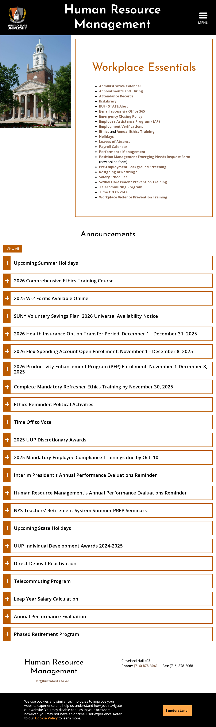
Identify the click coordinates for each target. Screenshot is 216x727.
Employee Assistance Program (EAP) (129, 121)
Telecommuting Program (120, 187)
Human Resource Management (112, 17)
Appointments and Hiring (121, 91)
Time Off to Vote (113, 192)
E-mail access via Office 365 (122, 111)
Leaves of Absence (115, 141)
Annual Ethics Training (136, 131)
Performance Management (122, 151)
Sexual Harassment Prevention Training (133, 182)
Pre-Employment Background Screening (132, 167)
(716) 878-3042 (145, 665)
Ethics (104, 131)
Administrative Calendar (120, 86)
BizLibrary (107, 101)
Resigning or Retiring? (118, 172)
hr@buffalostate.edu (54, 681)
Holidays (106, 136)
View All (13, 248)
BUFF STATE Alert (113, 106)
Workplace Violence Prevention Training (133, 197)
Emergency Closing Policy (120, 116)
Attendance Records (116, 96)
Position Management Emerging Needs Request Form (144, 156)
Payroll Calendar (113, 146)
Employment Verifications (121, 126)
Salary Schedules (113, 177)
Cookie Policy (46, 718)
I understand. (177, 710)
